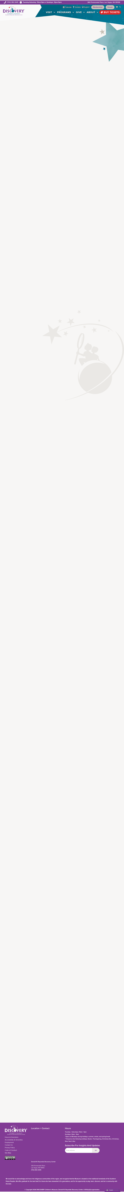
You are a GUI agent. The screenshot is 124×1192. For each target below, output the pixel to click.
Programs (64, 12)
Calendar (68, 7)
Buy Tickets (111, 12)
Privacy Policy (10, 1147)
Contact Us (9, 1145)
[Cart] (117, 7)
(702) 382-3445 (12, 2)
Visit (49, 12)
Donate (110, 7)
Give (79, 12)
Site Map (8, 1153)
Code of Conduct (11, 1150)
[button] (120, 7)
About (91, 12)
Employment (9, 1142)
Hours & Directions (11, 1137)
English (86, 7)
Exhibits (78, 7)
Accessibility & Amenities (14, 1140)
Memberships (97, 7)
